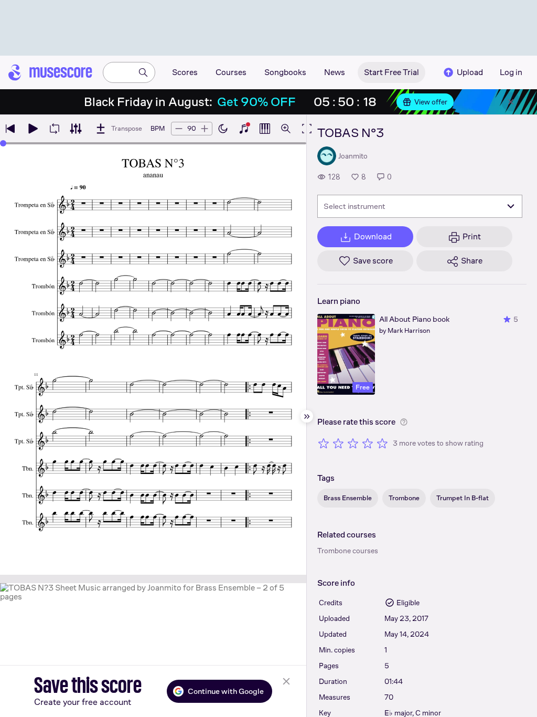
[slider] (3, 143)
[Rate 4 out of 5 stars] (367, 443)
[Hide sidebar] (306, 416)
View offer (430, 102)
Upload (470, 72)
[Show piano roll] (264, 128)
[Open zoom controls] (285, 128)
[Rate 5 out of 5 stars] (382, 443)
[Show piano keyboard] (243, 128)
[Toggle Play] (32, 128)
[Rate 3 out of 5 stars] (353, 443)
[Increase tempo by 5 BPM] (204, 128)
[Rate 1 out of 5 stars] (323, 443)
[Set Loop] (54, 128)
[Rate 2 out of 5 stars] (338, 443)
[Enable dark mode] (222, 128)
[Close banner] (510, 101)
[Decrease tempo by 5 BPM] (179, 128)
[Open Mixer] (75, 128)
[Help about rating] (404, 422)
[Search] (143, 72)
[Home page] (50, 72)
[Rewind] (10, 128)
